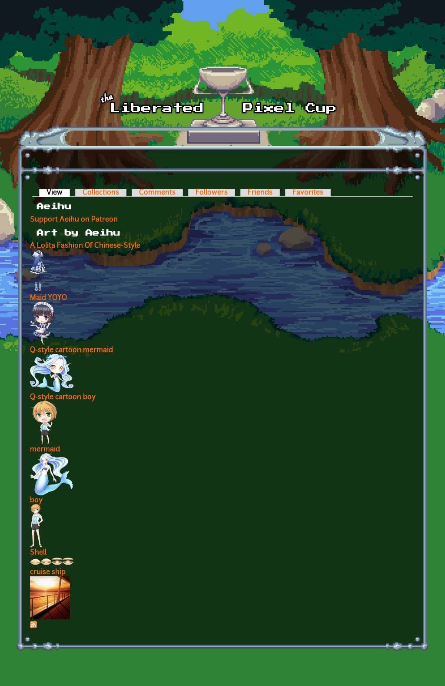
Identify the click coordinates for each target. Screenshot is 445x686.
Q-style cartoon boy (63, 397)
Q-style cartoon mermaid (71, 350)
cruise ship (48, 572)
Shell (38, 552)
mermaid (45, 449)
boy (36, 500)
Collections (101, 192)
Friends (260, 192)
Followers (212, 192)
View (58, 192)
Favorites (307, 192)
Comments (157, 192)
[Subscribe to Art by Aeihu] (33, 626)
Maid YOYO (48, 298)
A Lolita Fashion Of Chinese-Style (85, 245)
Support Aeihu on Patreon (74, 219)
